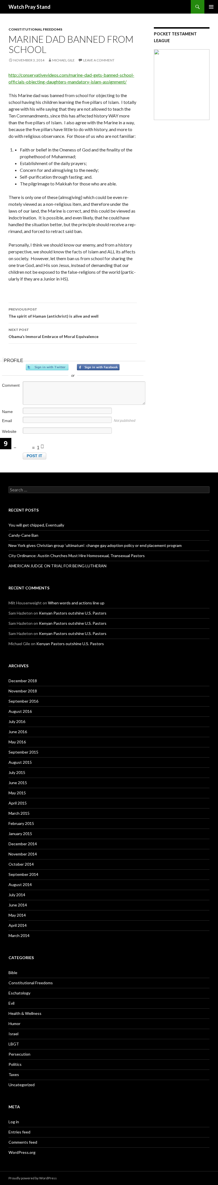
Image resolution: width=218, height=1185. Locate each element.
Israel (13, 1033)
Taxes (14, 1074)
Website (9, 431)
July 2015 (17, 772)
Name (7, 411)
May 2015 (17, 792)
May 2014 (17, 915)
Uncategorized (22, 1084)
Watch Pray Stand (30, 7)
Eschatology (19, 993)
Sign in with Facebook (98, 367)
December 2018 (23, 680)
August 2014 (20, 884)
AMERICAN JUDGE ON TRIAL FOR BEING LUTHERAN (57, 565)
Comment (11, 385)
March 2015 (19, 813)
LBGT (14, 1043)
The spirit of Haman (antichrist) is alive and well (53, 312)
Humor (14, 1023)
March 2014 (19, 935)
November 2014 (23, 854)
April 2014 (18, 925)
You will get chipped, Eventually (36, 525)
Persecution (19, 1054)
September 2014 (23, 874)
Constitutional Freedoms (35, 29)
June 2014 (18, 904)
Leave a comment (98, 60)
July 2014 (17, 894)
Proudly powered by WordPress (33, 1178)
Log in (14, 1121)
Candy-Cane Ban (23, 535)
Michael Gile (63, 60)
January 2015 (20, 833)
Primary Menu (211, 7)
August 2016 (20, 711)
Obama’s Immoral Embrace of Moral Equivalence (53, 333)
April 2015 (18, 803)
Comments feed (23, 1142)
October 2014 (21, 864)
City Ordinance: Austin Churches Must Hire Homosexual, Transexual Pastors (77, 555)
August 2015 (20, 762)
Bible (13, 972)
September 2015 (23, 752)
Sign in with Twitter (47, 367)
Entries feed (19, 1132)
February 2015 (21, 823)
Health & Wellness (25, 1013)
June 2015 (18, 782)
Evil (11, 1003)
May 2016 (17, 741)
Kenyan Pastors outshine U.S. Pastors (72, 613)
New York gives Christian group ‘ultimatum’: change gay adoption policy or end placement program (95, 545)
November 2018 (23, 690)
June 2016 (18, 731)
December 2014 (23, 843)
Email (7, 420)
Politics (15, 1064)
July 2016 (17, 721)
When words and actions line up (76, 602)
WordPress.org (22, 1152)
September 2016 (23, 701)
